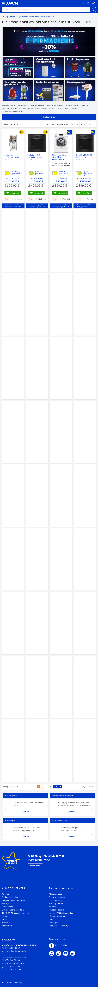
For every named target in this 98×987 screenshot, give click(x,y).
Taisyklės (53, 907)
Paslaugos (6, 903)
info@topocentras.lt (14, 963)
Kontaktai (6, 923)
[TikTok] (59, 953)
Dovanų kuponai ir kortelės (13, 910)
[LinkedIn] (73, 953)
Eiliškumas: (50, 124)
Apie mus (6, 894)
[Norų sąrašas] (88, 3)
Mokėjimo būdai (55, 894)
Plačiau (25, 811)
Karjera (5, 916)
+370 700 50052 (12, 948)
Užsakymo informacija (58, 916)
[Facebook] (51, 945)
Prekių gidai (54, 923)
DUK (51, 919)
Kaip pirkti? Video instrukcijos (61, 913)
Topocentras (10, 17)
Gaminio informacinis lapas (15, 173)
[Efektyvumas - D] (7, 173)
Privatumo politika (56, 910)
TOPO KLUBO (10, 179)
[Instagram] (52, 953)
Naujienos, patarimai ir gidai (13, 900)
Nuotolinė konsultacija (16, 951)
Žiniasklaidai (7, 926)
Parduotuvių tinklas (10, 897)
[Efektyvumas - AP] (31, 173)
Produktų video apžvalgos (59, 926)
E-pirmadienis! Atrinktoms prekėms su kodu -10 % (36, 17)
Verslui (4, 919)
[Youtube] (66, 953)
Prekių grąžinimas (56, 903)
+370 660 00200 (12, 960)
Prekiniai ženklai (8, 907)
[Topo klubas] (33, 862)
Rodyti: (83, 124)
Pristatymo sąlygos (57, 897)
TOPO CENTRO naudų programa (15, 913)
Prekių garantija (55, 900)
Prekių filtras (49, 117)
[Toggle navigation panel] (3, 3)
